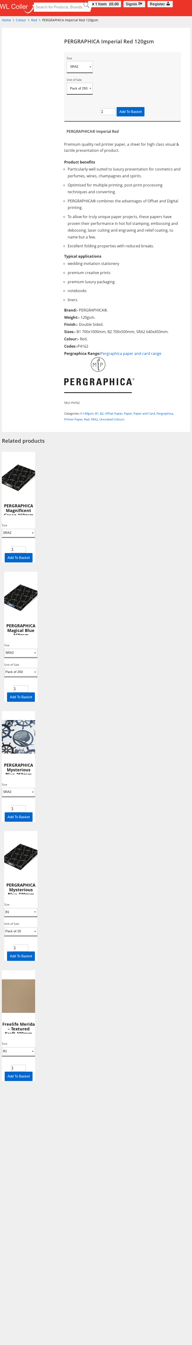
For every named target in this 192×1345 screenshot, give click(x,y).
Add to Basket (130, 112)
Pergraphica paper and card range (130, 353)
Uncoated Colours (111, 419)
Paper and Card (144, 413)
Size (69, 58)
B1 (97, 413)
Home (6, 20)
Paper (128, 413)
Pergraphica (164, 413)
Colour (21, 20)
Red (34, 20)
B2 (101, 413)
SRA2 (94, 419)
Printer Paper (73, 419)
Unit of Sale (74, 79)
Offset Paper (113, 413)
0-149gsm (87, 413)
